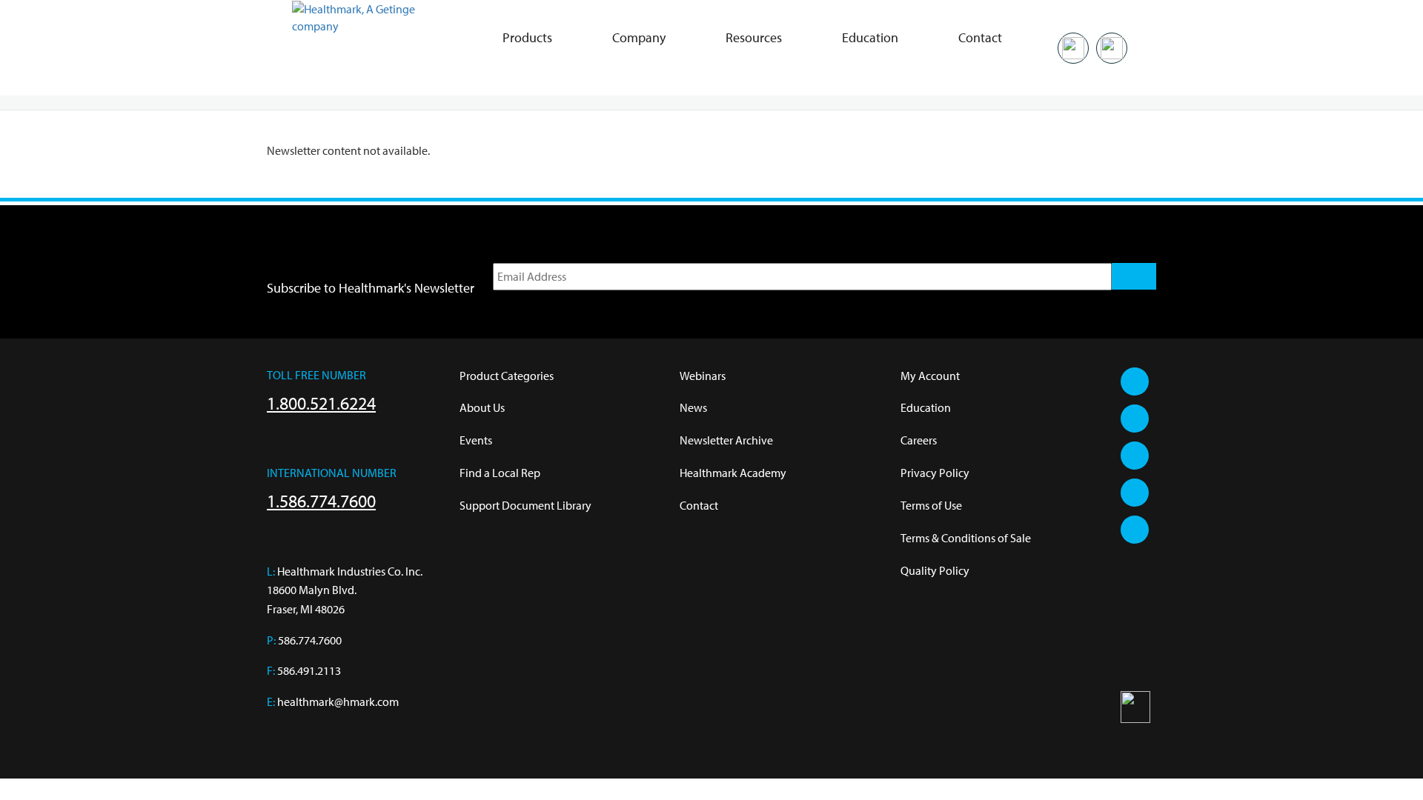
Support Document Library (525, 505)
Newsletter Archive (726, 440)
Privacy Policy (934, 472)
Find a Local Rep (500, 472)
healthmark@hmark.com (338, 701)
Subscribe (1134, 276)
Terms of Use (931, 505)
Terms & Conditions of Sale (965, 537)
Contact (980, 37)
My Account (930, 375)
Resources (754, 38)
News (693, 407)
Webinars (703, 375)
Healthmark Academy (733, 472)
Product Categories (507, 375)
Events (476, 440)
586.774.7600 (310, 640)
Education (870, 38)
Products (527, 38)
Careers (918, 440)
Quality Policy (934, 570)
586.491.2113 (309, 670)
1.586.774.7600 (321, 501)
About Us (482, 407)
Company (639, 38)
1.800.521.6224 (321, 403)
